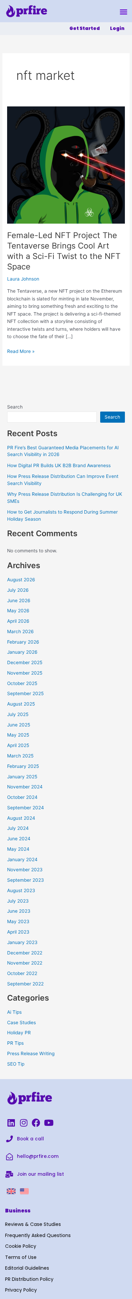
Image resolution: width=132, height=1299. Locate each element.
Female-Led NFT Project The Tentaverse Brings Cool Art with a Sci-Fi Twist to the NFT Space (63, 250)
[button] (123, 12)
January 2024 (22, 859)
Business (17, 1210)
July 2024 (18, 828)
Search (15, 407)
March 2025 (20, 755)
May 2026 (18, 610)
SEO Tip (15, 1064)
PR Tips (15, 1043)
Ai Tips (14, 1012)
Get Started (84, 28)
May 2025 (18, 735)
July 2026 (18, 590)
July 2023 (18, 901)
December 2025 (24, 662)
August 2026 (21, 579)
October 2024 (22, 797)
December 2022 (24, 952)
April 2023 (18, 932)
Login (117, 28)
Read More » (21, 351)
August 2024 (21, 818)
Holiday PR (19, 1032)
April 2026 (18, 621)
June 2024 (18, 838)
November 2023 (25, 869)
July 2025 (17, 714)
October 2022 (22, 973)
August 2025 (21, 704)
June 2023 (18, 911)
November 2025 (24, 673)
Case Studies (21, 1022)
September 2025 (25, 693)
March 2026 (20, 631)
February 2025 (23, 766)
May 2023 (18, 921)
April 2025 (18, 745)
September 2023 (25, 880)
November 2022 (24, 963)
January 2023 (22, 942)
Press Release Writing (30, 1053)
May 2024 (18, 849)
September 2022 (25, 983)
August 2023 (21, 890)
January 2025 (22, 776)
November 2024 (25, 786)
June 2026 (18, 600)
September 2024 (25, 807)
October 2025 (22, 683)
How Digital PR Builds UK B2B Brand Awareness (59, 465)
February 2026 (23, 642)
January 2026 (22, 652)
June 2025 (18, 724)
